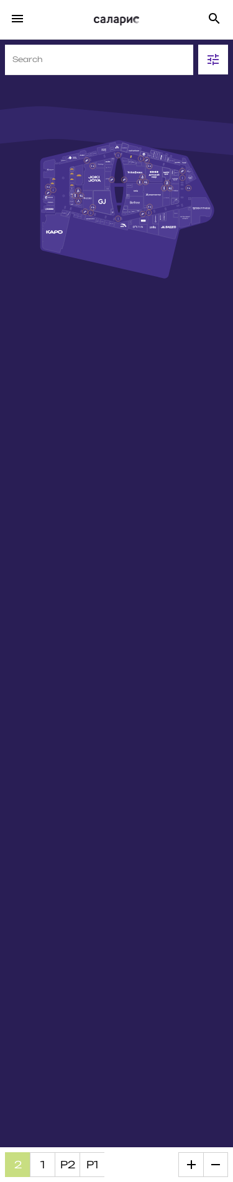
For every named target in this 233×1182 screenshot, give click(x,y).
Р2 (67, 1164)
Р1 (92, 1164)
